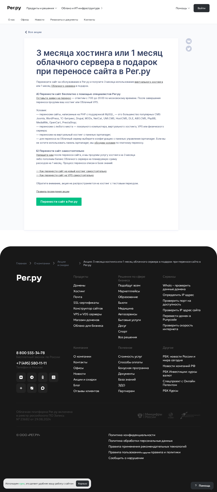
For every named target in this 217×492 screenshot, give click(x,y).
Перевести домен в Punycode (177, 317)
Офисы (78, 368)
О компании (82, 356)
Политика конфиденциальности (131, 435)
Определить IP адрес (178, 295)
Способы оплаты (130, 362)
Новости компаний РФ (179, 366)
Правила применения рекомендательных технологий (147, 446)
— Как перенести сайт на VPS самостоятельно (65, 175)
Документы (126, 374)
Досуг (122, 326)
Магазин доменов (86, 320)
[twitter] (189, 49)
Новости (79, 374)
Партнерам (126, 391)
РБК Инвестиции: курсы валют (180, 373)
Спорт (122, 331)
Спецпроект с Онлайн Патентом (179, 383)
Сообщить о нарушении (126, 458)
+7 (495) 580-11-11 (31, 363)
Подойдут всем (129, 285)
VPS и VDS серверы (87, 314)
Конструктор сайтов (88, 308)
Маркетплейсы (129, 291)
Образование (128, 297)
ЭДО (121, 385)
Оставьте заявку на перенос (53, 98)
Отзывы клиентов (86, 391)
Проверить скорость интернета (178, 327)
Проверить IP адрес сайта (181, 310)
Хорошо (82, 483)
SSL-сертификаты (86, 303)
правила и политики (166, 452)
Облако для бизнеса (88, 326)
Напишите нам (45, 154)
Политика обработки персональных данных (140, 441)
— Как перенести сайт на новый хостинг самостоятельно (71, 171)
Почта (77, 297)
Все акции (35, 32)
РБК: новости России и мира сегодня (179, 358)
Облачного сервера (63, 85)
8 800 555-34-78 (30, 353)
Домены (79, 285)
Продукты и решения (40, 8)
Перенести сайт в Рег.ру (58, 201)
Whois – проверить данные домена (176, 287)
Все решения (127, 337)
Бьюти (122, 303)
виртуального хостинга (149, 81)
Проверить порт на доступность (177, 302)
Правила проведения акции (52, 191)
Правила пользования (124, 452)
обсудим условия (104, 142)
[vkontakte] (189, 41)
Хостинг (79, 291)
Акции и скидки (84, 379)
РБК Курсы (170, 391)
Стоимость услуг (130, 356)
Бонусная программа (133, 368)
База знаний (127, 379)
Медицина (125, 308)
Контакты (80, 362)
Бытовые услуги (129, 320)
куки (22, 483)
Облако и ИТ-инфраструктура (80, 8)
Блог (76, 385)
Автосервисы (127, 314)
